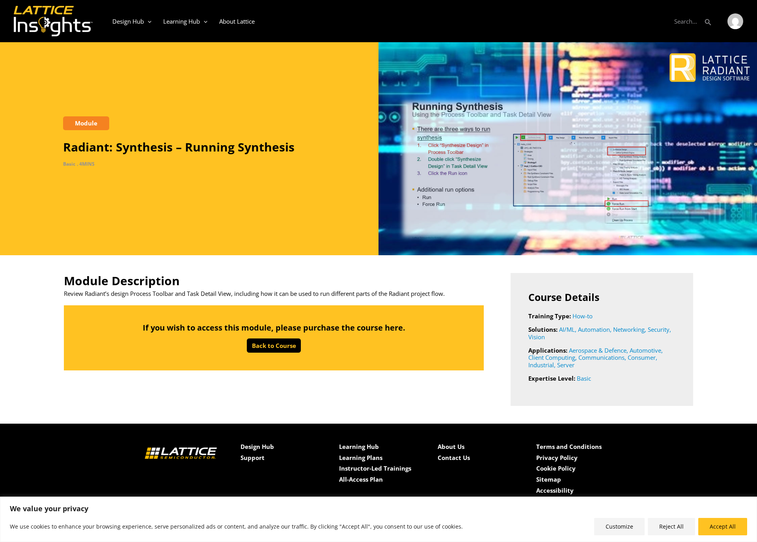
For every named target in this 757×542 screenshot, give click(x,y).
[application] (147, 21)
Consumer (642, 357)
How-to (582, 316)
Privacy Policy (557, 458)
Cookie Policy (556, 468)
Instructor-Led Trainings (375, 468)
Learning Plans (360, 458)
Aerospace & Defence (597, 350)
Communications (601, 357)
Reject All (671, 526)
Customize (619, 526)
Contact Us (454, 458)
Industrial (541, 365)
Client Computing (551, 357)
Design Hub (128, 21)
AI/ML (567, 329)
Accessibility (555, 490)
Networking (629, 329)
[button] (708, 21)
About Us (451, 446)
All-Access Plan (361, 479)
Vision (536, 337)
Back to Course (274, 345)
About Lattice (237, 21)
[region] (378, 519)
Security (658, 329)
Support (253, 458)
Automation (594, 329)
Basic (584, 378)
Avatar (735, 21)
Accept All (723, 526)
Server (565, 365)
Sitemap (548, 479)
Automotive (645, 350)
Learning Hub (181, 21)
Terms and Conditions (569, 446)
